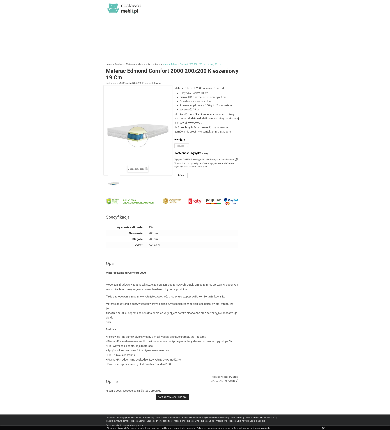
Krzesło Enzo (207, 421)
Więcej (205, 153)
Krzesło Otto (193, 421)
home (109, 64)
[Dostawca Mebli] (124, 7)
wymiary (180, 139)
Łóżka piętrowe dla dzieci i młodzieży (135, 417)
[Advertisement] (195, 38)
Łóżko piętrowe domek (118, 421)
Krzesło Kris (221, 421)
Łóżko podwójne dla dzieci (159, 421)
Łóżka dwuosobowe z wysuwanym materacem (205, 417)
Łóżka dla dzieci (257, 421)
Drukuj (182, 175)
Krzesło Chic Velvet (238, 421)
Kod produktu (113, 83)
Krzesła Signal (138, 421)
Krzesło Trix (179, 421)
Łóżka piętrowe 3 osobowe (167, 417)
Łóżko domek (236, 417)
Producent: (148, 83)
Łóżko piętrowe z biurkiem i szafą (261, 417)
